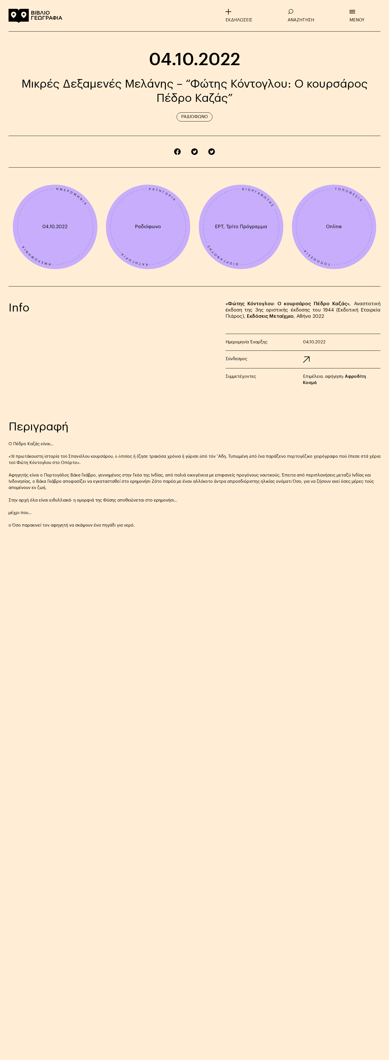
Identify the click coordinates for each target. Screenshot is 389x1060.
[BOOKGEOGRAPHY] (36, 16)
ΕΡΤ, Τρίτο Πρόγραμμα (241, 226)
